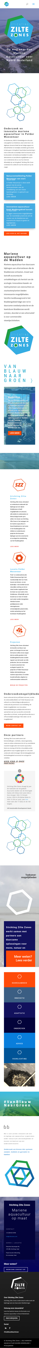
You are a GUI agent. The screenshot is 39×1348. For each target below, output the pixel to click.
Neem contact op (13, 725)
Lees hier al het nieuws (16, 233)
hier (26, 799)
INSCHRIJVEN (12, 1318)
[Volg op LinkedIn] (5, 1328)
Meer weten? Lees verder (23, 958)
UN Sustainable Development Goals (19, 808)
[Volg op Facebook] (9, 1328)
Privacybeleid (8, 1346)
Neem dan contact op (15, 1269)
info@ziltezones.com (11, 1236)
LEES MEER (15, 433)
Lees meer (11, 197)
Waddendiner (14, 397)
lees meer (14, 619)
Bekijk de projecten (19, 685)
